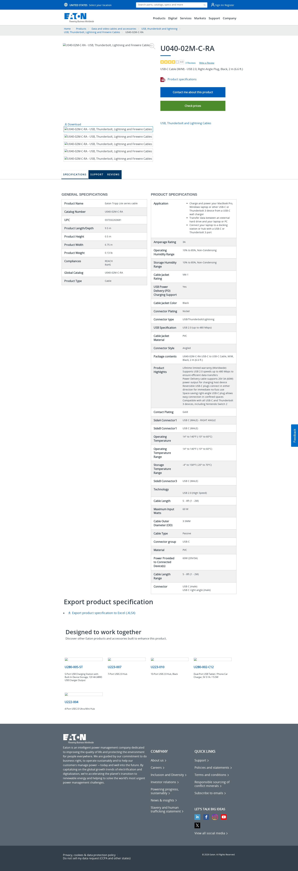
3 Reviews (190, 63)
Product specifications (182, 79)
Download (74, 124)
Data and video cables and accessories (114, 28)
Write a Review (206, 63)
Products (81, 28)
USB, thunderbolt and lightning (159, 28)
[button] (192, 106)
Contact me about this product (193, 92)
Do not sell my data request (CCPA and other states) (97, 858)
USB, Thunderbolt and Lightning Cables (185, 123)
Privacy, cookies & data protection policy (89, 855)
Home (67, 28)
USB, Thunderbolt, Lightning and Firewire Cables (92, 32)
